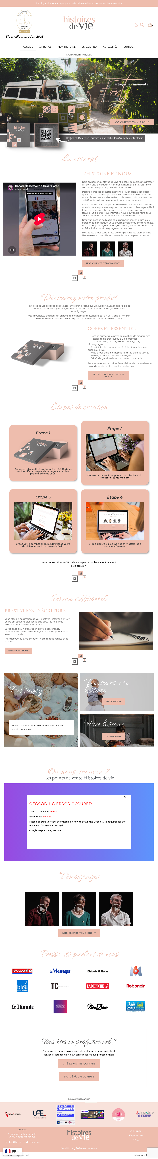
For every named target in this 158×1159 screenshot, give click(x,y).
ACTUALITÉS (110, 46)
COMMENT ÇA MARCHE (132, 122)
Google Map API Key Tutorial (45, 830)
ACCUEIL (28, 46)
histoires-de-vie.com (117, 477)
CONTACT (129, 46)
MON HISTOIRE (67, 46)
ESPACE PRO (89, 46)
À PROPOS (45, 46)
